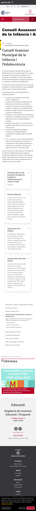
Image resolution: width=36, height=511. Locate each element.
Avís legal (18, 494)
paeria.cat (5, 2)
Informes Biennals (14, 194)
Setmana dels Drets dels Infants (16, 259)
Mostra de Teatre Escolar (12, 345)
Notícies (18, 482)
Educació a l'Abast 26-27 (12, 311)
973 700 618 (18, 435)
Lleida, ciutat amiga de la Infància (14, 342)
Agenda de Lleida (18, 485)
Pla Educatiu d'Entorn (11, 308)
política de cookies (7, 504)
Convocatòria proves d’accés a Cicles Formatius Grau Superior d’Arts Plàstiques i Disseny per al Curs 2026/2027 (16, 390)
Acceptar (30, 508)
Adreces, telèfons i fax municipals (18, 466)
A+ (8, 7)
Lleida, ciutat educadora (12, 338)
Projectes (9, 43)
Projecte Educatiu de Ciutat (13, 332)
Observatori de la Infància (13, 229)
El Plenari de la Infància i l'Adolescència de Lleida (19, 304)
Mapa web (18, 475)
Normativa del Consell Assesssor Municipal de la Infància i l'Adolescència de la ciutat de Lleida (16, 177)
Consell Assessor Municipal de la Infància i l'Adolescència (18, 315)
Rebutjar (22, 508)
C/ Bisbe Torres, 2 (18, 418)
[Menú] (12, 2)
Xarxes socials (18, 487)
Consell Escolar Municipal (12, 335)
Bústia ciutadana (18, 464)
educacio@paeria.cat (18, 432)
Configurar (6, 508)
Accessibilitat (18, 473)
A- (14, 6)
